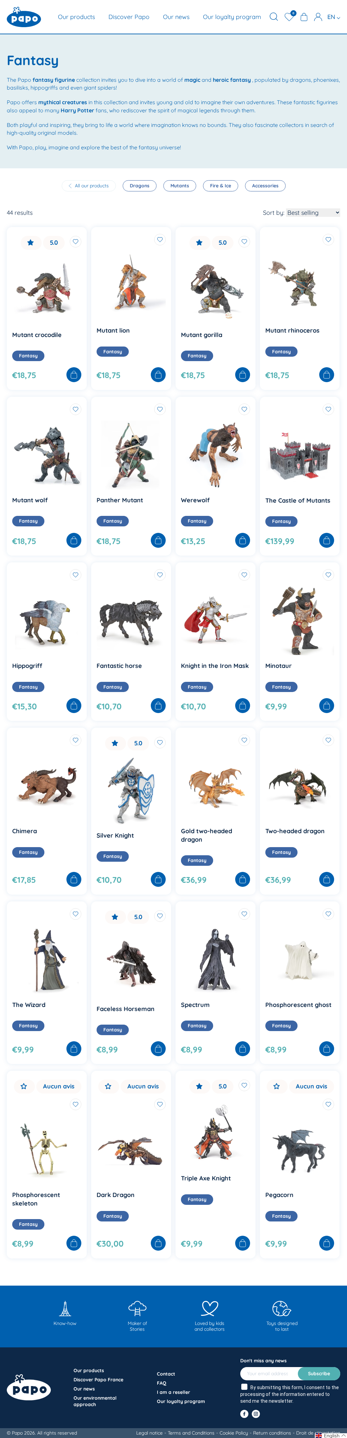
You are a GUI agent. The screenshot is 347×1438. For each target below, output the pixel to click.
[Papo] (24, 17)
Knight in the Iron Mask (215, 666)
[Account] (318, 17)
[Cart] (304, 17)
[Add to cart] (73, 375)
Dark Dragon (116, 1195)
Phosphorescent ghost (298, 1005)
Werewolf (195, 500)
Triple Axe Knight (206, 1178)
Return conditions (272, 1433)
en (332, 17)
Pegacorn (279, 1195)
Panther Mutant (120, 500)
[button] (331, 1435)
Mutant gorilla (201, 335)
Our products (76, 17)
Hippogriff (27, 666)
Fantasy (28, 356)
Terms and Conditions (191, 1433)
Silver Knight (115, 835)
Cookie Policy (234, 1433)
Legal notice (149, 1433)
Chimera (24, 831)
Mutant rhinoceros (292, 330)
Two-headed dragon (295, 831)
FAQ (161, 1383)
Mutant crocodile (37, 335)
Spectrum (195, 1005)
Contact (166, 1374)
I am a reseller (173, 1392)
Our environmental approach (95, 1401)
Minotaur (278, 666)
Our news (176, 17)
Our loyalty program (232, 17)
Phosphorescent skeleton (36, 1199)
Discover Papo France (98, 1380)
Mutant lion (113, 330)
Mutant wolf (30, 500)
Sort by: (273, 213)
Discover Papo (128, 17)
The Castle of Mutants (297, 500)
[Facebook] (244, 1414)
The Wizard (28, 1005)
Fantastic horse (119, 666)
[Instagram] (256, 1414)
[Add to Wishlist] (75, 241)
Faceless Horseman (126, 1009)
